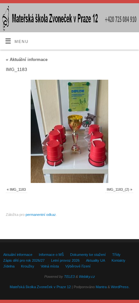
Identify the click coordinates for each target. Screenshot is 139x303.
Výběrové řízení (78, 266)
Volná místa (50, 266)
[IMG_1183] (70, 131)
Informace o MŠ (51, 255)
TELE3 (69, 276)
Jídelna (9, 266)
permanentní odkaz (41, 215)
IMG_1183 (18, 189)
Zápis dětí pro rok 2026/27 (24, 260)
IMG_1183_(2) (118, 189)
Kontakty (118, 260)
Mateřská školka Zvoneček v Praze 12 (40, 287)
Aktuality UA (95, 260)
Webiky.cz (87, 276)
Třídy (116, 255)
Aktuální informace (27, 59)
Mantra (101, 287)
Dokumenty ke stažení (88, 255)
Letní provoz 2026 (65, 260)
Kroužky (27, 266)
